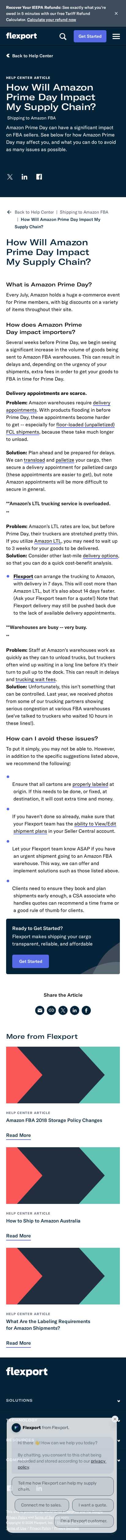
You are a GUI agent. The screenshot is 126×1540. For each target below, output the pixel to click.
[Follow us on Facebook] (39, 176)
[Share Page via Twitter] (63, 1010)
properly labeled (90, 784)
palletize (65, 460)
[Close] (116, 13)
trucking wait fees (36, 679)
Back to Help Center (34, 212)
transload (34, 460)
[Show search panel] (63, 36)
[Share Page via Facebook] (86, 1010)
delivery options (100, 555)
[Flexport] (21, 36)
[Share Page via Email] (39, 1010)
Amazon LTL (47, 541)
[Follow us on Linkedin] (24, 176)
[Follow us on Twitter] (9, 176)
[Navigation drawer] (116, 36)
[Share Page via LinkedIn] (74, 1010)
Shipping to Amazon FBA (31, 118)
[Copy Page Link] (51, 1010)
